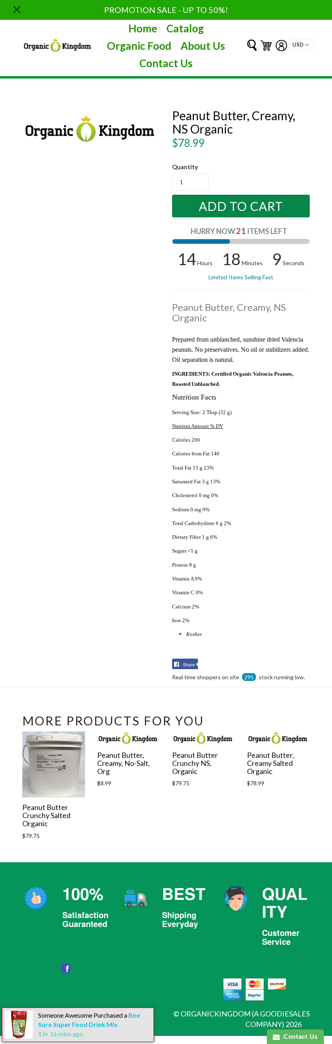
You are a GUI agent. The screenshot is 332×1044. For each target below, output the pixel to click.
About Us (203, 45)
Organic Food (139, 45)
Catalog (185, 28)
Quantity (185, 166)
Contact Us (166, 63)
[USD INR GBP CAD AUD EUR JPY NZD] (302, 44)
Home (142, 28)
